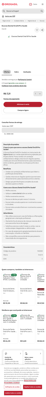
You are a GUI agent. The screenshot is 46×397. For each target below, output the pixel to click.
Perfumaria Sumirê (25, 79)
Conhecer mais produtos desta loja (14, 86)
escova (24, 147)
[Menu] (42, 4)
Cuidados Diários (19, 21)
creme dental (16, 193)
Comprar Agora (23, 110)
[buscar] (42, 11)
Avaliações (27, 72)
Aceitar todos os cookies (13, 393)
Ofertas (7, 72)
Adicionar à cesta (23, 104)
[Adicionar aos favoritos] (37, 30)
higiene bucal (7, 154)
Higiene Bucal (32, 21)
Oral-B (40, 255)
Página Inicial (6, 21)
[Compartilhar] (42, 30)
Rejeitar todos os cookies (32, 387)
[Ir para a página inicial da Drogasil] (10, 4)
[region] (23, 381)
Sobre (16, 72)
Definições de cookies (12, 387)
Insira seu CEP (7, 126)
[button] (23, 50)
